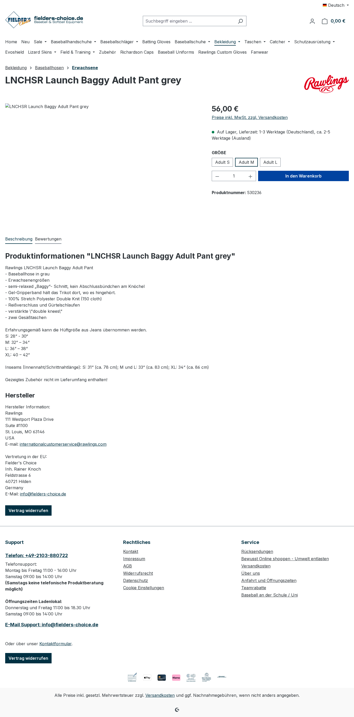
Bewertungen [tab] (48, 239)
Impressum (134, 558)
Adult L (270, 162)
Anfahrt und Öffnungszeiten (268, 580)
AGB (127, 566)
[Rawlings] (326, 84)
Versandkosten (256, 566)
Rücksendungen (257, 551)
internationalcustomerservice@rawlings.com (63, 444)
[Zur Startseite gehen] (44, 19)
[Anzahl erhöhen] (250, 176)
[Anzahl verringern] (217, 176)
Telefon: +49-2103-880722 (36, 555)
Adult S (222, 162)
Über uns (250, 573)
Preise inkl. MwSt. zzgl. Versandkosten (250, 117)
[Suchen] (240, 21)
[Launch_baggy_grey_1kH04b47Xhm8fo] (103, 159)
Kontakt (130, 551)
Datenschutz (135, 580)
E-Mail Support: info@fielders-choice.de (51, 624)
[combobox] (189, 21)
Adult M (246, 162)
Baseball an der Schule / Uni (269, 595)
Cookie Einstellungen (143, 587)
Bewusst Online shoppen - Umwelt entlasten (285, 558)
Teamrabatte (253, 587)
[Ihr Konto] (312, 21)
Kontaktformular (55, 643)
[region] (103, 159)
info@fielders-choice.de (43, 493)
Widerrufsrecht (138, 573)
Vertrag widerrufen (28, 510)
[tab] (18, 239)
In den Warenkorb (303, 176)
